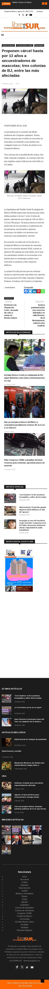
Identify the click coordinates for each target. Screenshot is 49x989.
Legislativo (24, 905)
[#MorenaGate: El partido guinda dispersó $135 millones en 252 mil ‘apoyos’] (10, 511)
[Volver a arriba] (42, 981)
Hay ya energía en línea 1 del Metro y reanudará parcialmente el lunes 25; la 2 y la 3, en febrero (24, 425)
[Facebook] (26, 291)
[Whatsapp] (43, 291)
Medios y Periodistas (24, 894)
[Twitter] (30, 291)
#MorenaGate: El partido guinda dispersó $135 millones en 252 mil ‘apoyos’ (32, 509)
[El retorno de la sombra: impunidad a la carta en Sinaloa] (16, 844)
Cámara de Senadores (24, 911)
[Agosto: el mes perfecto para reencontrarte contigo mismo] (7, 798)
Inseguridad (39, 45)
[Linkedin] (34, 291)
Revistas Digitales (24, 930)
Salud (24, 899)
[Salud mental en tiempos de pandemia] (7, 742)
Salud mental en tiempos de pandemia (30, 739)
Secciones (24, 879)
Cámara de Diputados (24, 908)
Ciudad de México (8, 45)
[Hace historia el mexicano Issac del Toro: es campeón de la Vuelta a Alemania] (7, 722)
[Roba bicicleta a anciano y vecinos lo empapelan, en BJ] (6, 854)
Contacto (40, 11)
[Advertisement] (22, 613)
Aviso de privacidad (25, 986)
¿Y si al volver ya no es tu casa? (28, 707)
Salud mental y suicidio (11, 751)
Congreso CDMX (24, 913)
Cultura (24, 882)
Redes (24, 896)
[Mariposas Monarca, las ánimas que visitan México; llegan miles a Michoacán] (7, 766)
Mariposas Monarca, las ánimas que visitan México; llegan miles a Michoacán (29, 765)
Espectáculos (24, 888)
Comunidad (24, 919)
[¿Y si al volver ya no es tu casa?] (7, 710)
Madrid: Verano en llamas (22, 2)
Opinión (24, 902)
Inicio (24, 877)
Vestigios (24, 927)
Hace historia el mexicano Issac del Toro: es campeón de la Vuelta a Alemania (29, 721)
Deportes (24, 885)
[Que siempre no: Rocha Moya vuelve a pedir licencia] (37, 834)
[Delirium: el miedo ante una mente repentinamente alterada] (7, 786)
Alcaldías (24, 925)
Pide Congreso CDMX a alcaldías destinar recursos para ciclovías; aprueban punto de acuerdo (24, 463)
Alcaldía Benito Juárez (25, 45)
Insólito (25, 891)
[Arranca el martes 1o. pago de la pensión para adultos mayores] (6, 844)
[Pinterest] (39, 291)
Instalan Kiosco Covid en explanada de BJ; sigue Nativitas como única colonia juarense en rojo (24, 378)
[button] (43, 3)
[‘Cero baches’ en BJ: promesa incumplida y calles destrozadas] (10, 499)
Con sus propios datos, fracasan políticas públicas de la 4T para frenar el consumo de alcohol (30, 809)
